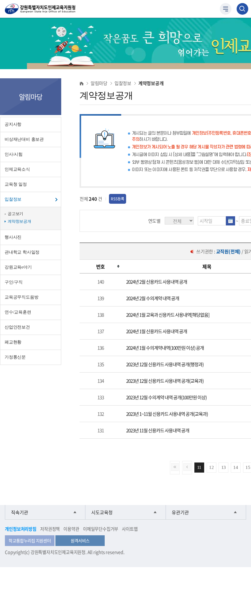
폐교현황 (13, 342)
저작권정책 (50, 529)
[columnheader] (101, 266)
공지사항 (13, 124)
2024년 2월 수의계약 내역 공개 (152, 298)
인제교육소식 (17, 169)
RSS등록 (117, 199)
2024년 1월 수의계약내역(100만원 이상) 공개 (165, 347)
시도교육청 (102, 512)
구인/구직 (14, 282)
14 (235, 467)
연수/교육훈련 (18, 312)
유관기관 (180, 512)
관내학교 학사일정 (22, 252)
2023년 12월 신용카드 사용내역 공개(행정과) (165, 364)
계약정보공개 (19, 221)
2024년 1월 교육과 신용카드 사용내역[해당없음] (167, 314)
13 (223, 467)
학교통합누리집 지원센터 (30, 540)
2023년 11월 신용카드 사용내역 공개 (157, 430)
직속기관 (19, 512)
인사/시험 (14, 154)
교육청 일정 (16, 184)
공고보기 (15, 213)
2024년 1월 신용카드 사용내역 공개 (156, 331)
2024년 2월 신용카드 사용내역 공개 (156, 281)
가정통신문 (15, 357)
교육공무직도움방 (21, 297)
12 (211, 467)
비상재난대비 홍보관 (24, 139)
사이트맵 (129, 529)
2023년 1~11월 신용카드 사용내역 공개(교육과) (167, 413)
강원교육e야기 (18, 267)
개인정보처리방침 (20, 529)
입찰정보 (13, 199)
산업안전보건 (17, 327)
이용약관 (71, 529)
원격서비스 (80, 540)
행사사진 (13, 237)
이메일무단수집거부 (100, 529)
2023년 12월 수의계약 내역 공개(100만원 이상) (166, 397)
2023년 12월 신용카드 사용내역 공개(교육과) (165, 380)
